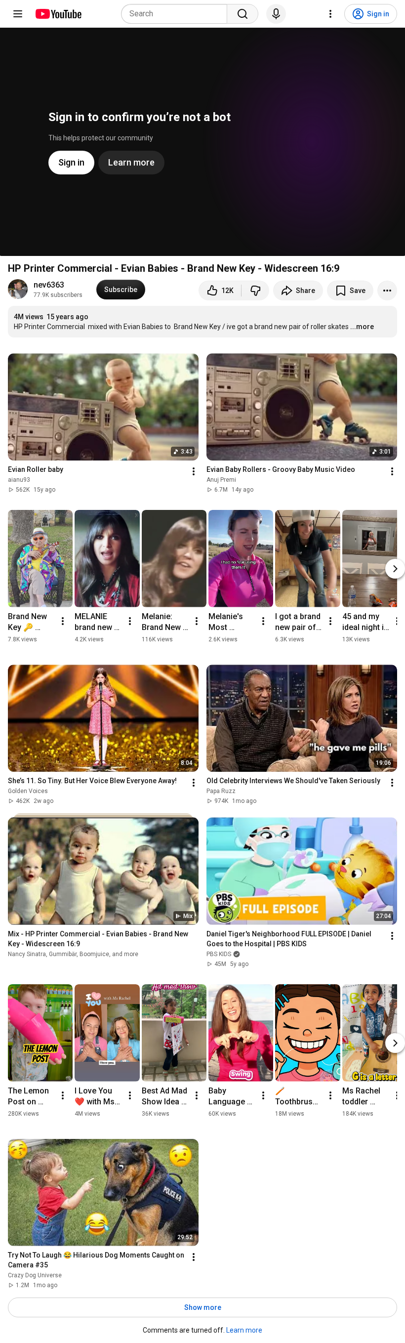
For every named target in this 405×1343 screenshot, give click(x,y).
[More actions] (387, 290)
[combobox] (177, 14)
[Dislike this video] (255, 290)
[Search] (242, 14)
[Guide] (18, 14)
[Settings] (330, 14)
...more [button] (362, 327)
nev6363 (49, 285)
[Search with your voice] (276, 14)
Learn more (244, 1330)
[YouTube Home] (58, 14)
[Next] (395, 569)
